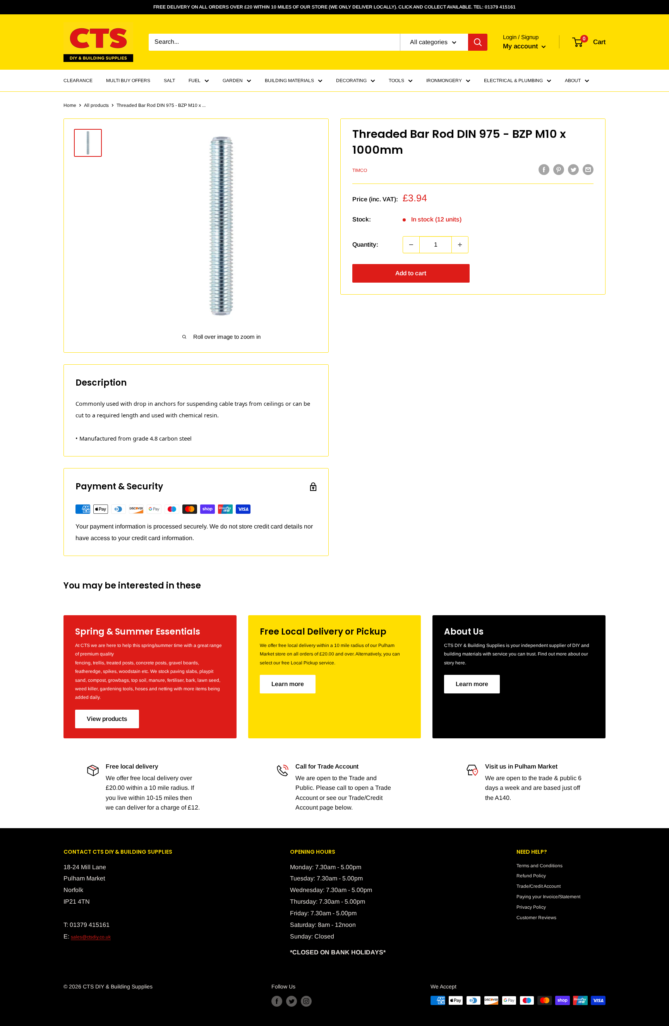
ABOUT (573, 80)
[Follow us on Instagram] (306, 1001)
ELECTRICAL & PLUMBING (513, 80)
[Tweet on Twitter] (573, 169)
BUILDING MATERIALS (289, 80)
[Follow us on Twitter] (291, 1001)
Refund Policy (531, 875)
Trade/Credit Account (538, 886)
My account (521, 46)
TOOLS (396, 80)
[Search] (477, 42)
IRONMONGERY (444, 80)
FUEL (195, 80)
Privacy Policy (531, 907)
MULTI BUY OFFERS (128, 80)
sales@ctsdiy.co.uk (91, 937)
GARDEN (233, 80)
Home (69, 105)
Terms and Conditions (539, 865)
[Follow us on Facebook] (276, 1001)
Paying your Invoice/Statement (548, 896)
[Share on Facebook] (544, 169)
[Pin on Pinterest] (558, 169)
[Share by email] (588, 169)
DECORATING (351, 80)
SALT (169, 80)
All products (96, 105)
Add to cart (410, 273)
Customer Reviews (536, 917)
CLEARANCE (78, 80)
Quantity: (365, 244)
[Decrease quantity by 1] (411, 245)
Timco (359, 170)
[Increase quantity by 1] (460, 245)
